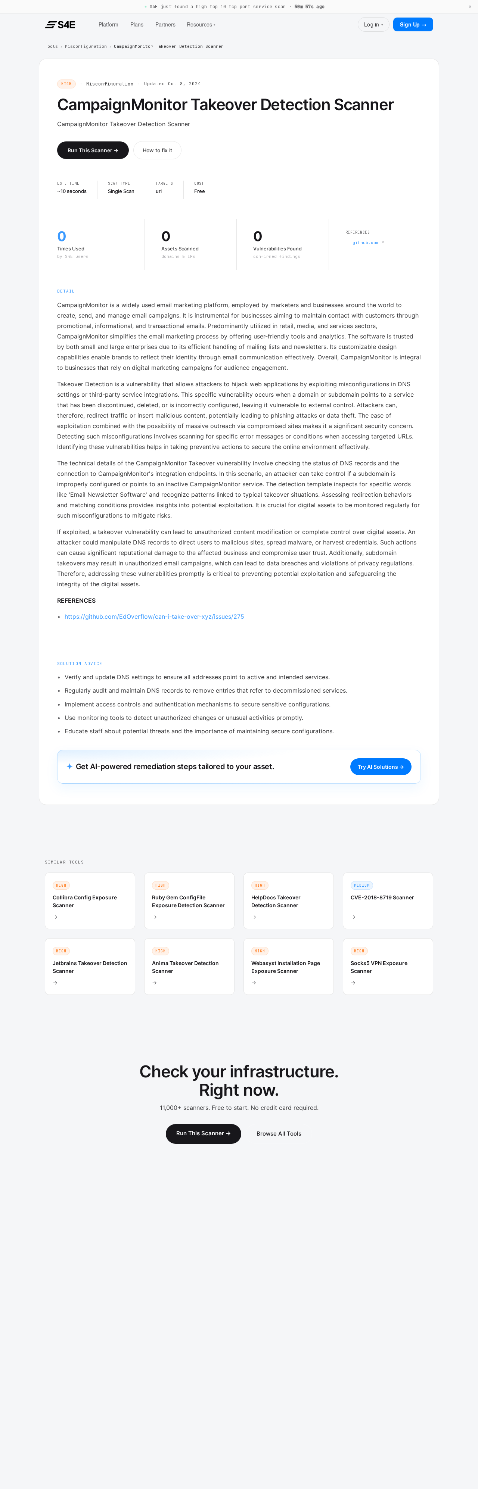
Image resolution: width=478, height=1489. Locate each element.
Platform (108, 24)
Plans (136, 24)
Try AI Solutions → (381, 767)
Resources (201, 24)
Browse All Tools (279, 1133)
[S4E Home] (60, 24)
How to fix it (157, 150)
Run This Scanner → (93, 150)
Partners (165, 24)
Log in (373, 24)
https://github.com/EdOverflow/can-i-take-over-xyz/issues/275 (154, 616)
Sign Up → (413, 24)
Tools (51, 46)
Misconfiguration (86, 46)
